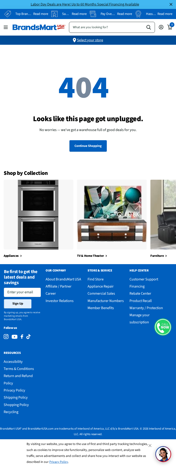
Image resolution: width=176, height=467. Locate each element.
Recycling (11, 411)
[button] (162, 327)
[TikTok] (28, 336)
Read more (40, 13)
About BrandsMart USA (63, 279)
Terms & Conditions (19, 368)
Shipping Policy (16, 397)
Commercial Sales (101, 293)
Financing (137, 286)
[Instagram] (6, 336)
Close (171, 4)
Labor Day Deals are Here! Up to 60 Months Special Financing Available (85, 4)
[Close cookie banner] (150, 445)
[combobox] (112, 27)
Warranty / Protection (146, 307)
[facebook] (22, 337)
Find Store (96, 279)
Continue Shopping (88, 146)
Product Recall (140, 300)
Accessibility (13, 361)
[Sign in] (161, 27)
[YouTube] (14, 337)
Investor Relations (60, 300)
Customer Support (143, 279)
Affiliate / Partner (59, 286)
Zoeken (148, 27)
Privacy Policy (58, 462)
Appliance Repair (101, 286)
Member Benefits (101, 307)
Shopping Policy (16, 404)
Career (51, 293)
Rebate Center (140, 293)
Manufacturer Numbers (106, 300)
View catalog (6, 27)
